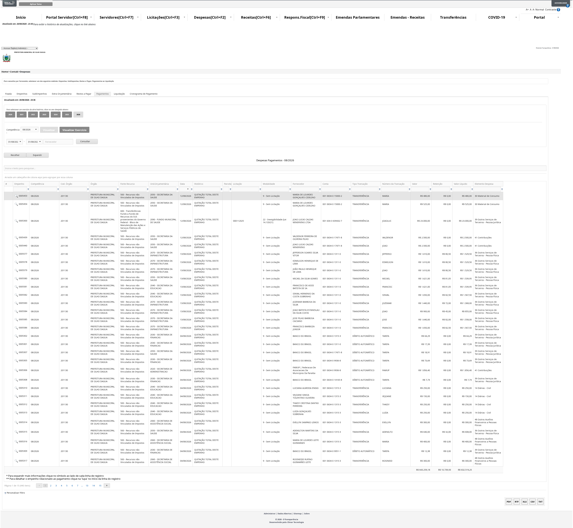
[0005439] (16, 237)
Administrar (269, 513)
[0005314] (16, 422)
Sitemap (298, 513)
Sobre (307, 513)
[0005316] (16, 441)
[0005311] (16, 396)
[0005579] (16, 270)
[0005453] (16, 195)
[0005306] (16, 370)
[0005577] (16, 253)
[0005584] (16, 311)
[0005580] (16, 278)
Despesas (25, 71)
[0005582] (16, 295)
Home (4, 71)
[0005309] (16, 451)
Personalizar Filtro (16, 492)
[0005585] (16, 319)
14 (93, 485)
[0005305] (16, 360)
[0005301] (16, 344)
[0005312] (16, 404)
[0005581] (16, 286)
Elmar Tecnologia (295, 522)
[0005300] (16, 220)
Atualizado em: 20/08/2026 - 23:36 (17, 24)
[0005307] (16, 352)
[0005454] (16, 204)
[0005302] (16, 336)
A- (534, 9)
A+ (527, 9)
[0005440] (16, 245)
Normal (539, 9)
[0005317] (16, 460)
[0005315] (16, 431)
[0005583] (16, 303)
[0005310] (16, 388)
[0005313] (16, 412)
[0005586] (16, 327)
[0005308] (16, 379)
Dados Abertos (284, 513)
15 (100, 485)
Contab (14, 71)
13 (87, 485)
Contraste (550, 9)
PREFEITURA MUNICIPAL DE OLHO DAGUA (29, 52)
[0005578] (16, 262)
